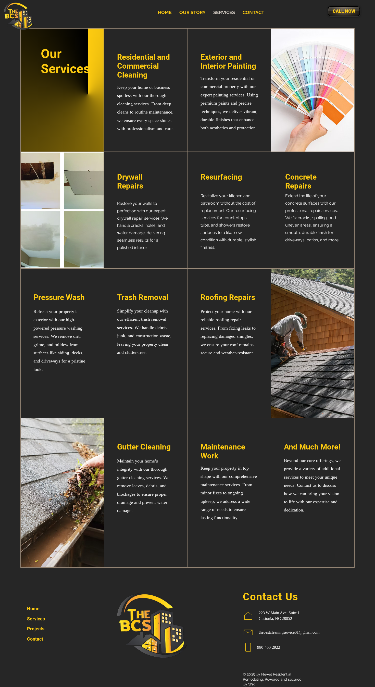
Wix (251, 684)
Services (36, 618)
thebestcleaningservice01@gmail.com (289, 632)
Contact (35, 639)
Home (33, 608)
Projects (35, 628)
